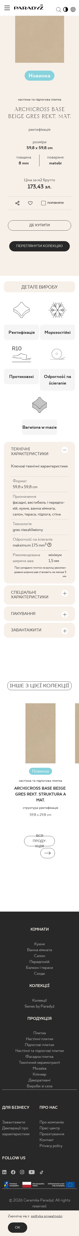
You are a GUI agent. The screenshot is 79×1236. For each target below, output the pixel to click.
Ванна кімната (39, 950)
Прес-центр (50, 1128)
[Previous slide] (31, 853)
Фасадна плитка (39, 1057)
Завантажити (13, 1122)
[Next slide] (47, 853)
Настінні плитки (39, 1039)
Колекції (39, 1000)
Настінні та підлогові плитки (39, 1051)
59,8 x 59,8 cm (40, 148)
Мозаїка (40, 1068)
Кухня (39, 944)
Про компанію (52, 1122)
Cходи (39, 973)
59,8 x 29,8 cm (40, 815)
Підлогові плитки (39, 1045)
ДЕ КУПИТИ (39, 225)
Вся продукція (40, 841)
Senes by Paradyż (39, 1006)
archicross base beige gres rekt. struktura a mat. (40, 794)
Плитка (39, 1033)
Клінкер (39, 1074)
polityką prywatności (46, 1216)
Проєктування (52, 1134)
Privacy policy (51, 1146)
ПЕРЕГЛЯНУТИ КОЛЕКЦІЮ (39, 246)
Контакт (47, 1140)
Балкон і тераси (39, 968)
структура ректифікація (40, 808)
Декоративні (39, 1080)
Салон (39, 956)
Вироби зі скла (39, 1086)
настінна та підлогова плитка (40, 781)
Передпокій (39, 962)
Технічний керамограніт (39, 1062)
